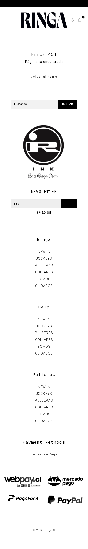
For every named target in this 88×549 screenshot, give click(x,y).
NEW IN (44, 252)
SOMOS (44, 279)
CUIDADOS (44, 286)
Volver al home (44, 76)
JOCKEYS (44, 258)
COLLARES (44, 272)
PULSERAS (44, 265)
